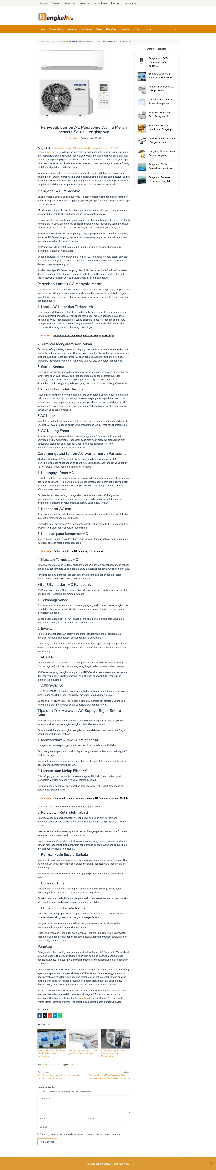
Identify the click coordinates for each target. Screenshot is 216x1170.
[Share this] (39, 1015)
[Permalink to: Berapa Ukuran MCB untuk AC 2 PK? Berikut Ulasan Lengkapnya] (51, 1039)
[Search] (175, 29)
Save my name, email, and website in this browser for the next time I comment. (80, 1134)
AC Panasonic (74, 1064)
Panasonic (54, 289)
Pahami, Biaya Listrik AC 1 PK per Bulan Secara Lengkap (83, 1052)
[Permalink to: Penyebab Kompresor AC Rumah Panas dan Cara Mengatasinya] (115, 1039)
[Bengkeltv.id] (55, 16)
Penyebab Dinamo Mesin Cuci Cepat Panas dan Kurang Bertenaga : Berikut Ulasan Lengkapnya (109, 1075)
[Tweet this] (45, 1015)
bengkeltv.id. (102, 1163)
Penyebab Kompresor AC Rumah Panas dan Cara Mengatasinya (113, 1053)
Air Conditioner (52, 1064)
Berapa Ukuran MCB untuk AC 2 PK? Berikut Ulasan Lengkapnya (51, 1053)
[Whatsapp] (60, 1015)
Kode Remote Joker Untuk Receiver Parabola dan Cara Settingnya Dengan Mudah (58, 1075)
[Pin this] (50, 1015)
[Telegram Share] (55, 1015)
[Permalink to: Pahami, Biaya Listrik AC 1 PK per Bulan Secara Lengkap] (83, 1039)
